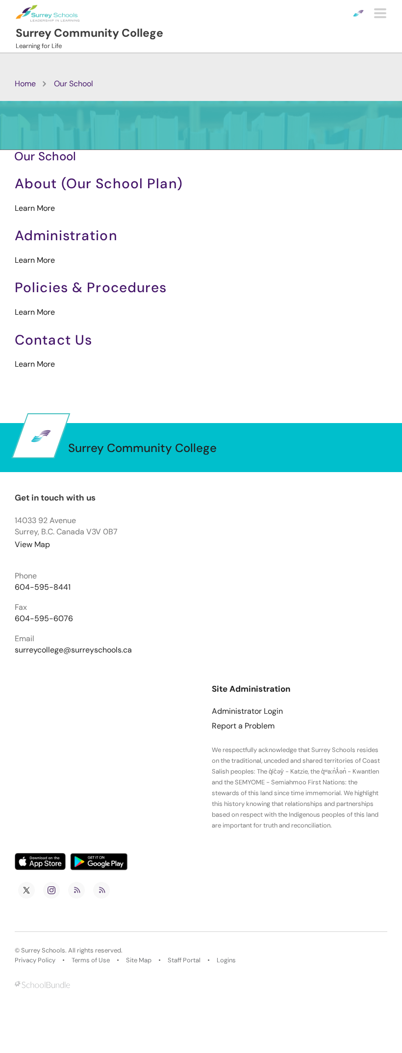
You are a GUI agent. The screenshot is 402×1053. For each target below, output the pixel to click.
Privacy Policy (35, 960)
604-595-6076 (44, 619)
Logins (226, 960)
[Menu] (380, 13)
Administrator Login (247, 711)
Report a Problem (243, 726)
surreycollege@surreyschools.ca (73, 650)
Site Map (138, 960)
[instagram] (51, 890)
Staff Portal (184, 960)
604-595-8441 (43, 587)
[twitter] (26, 890)
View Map (32, 544)
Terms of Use (91, 960)
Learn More (35, 208)
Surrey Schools (43, 950)
